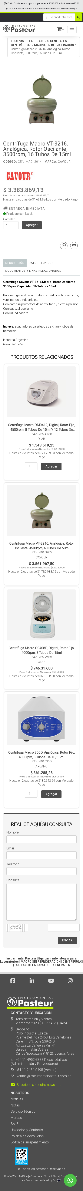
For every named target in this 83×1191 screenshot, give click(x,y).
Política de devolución (27, 1136)
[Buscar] (78, 17)
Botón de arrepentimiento (30, 1142)
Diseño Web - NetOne (15, 1176)
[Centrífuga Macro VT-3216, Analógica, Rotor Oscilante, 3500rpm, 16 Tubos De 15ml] (41, 100)
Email (10, 848)
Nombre (12, 832)
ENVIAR (67, 940)
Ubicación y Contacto (27, 1130)
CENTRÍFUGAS (21, 45)
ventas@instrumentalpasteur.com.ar (43, 1076)
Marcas (16, 1118)
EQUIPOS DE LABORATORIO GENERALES (39, 41)
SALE (15, 1124)
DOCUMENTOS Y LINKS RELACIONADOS (33, 270)
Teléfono (13, 864)
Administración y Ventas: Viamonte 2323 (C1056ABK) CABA (39, 1021)
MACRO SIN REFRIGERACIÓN (54, 45)
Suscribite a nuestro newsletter (39, 1085)
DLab (41, 439)
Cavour (64, 161)
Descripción (14, 262)
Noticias (17, 1099)
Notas (15, 1105)
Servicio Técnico (23, 1111)
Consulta (12, 880)
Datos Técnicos (41, 262)
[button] (58, 28)
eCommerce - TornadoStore (44, 1176)
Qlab (41, 662)
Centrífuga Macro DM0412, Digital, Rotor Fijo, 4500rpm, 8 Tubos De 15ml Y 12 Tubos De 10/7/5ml (41, 429)
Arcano (41, 766)
